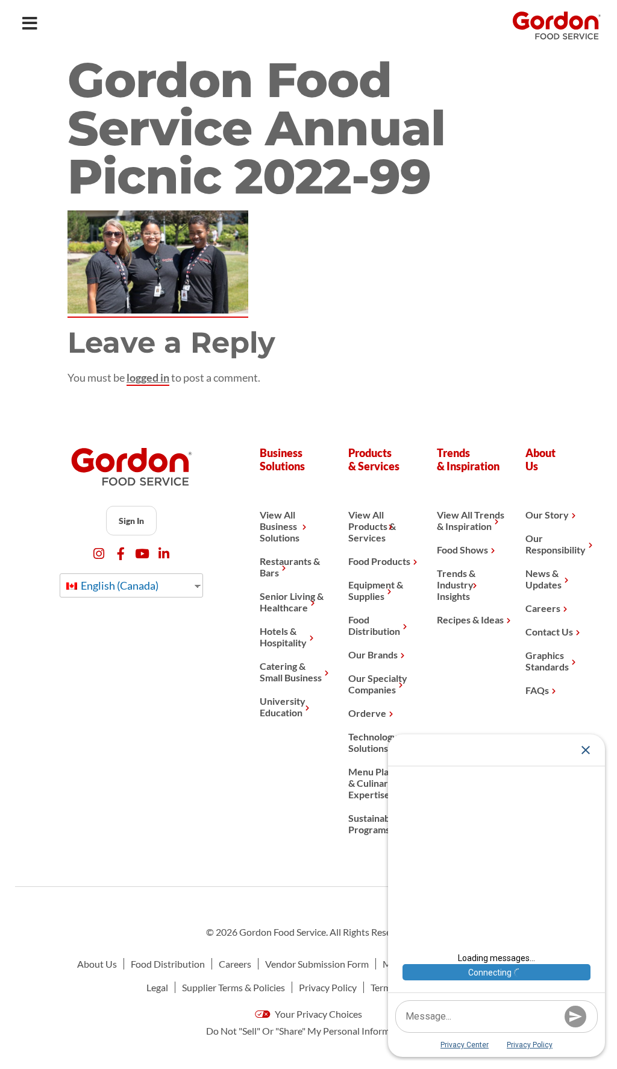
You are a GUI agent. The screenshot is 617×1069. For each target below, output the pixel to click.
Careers (542, 608)
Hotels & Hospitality (283, 636)
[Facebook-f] (120, 553)
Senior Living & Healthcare (292, 601)
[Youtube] (142, 553)
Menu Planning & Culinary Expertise (380, 783)
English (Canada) (118, 585)
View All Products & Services (372, 526)
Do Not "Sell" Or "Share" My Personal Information (309, 1030)
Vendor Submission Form (317, 964)
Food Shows (462, 549)
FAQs (537, 690)
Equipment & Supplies (375, 590)
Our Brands (373, 654)
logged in (148, 377)
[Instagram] (99, 553)
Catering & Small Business (291, 671)
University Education (282, 706)
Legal (157, 987)
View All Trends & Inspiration (470, 520)
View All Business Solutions (279, 526)
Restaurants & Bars (290, 566)
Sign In (131, 521)
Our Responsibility (555, 543)
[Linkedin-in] (164, 553)
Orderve (367, 713)
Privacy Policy (328, 987)
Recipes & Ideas (470, 619)
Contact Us (549, 631)
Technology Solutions (373, 742)
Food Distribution (374, 625)
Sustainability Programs (377, 823)
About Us (97, 964)
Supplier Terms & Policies (233, 987)
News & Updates (543, 578)
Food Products (379, 561)
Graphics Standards (547, 660)
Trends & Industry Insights (456, 584)
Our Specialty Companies (377, 683)
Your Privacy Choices (317, 1014)
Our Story (547, 514)
